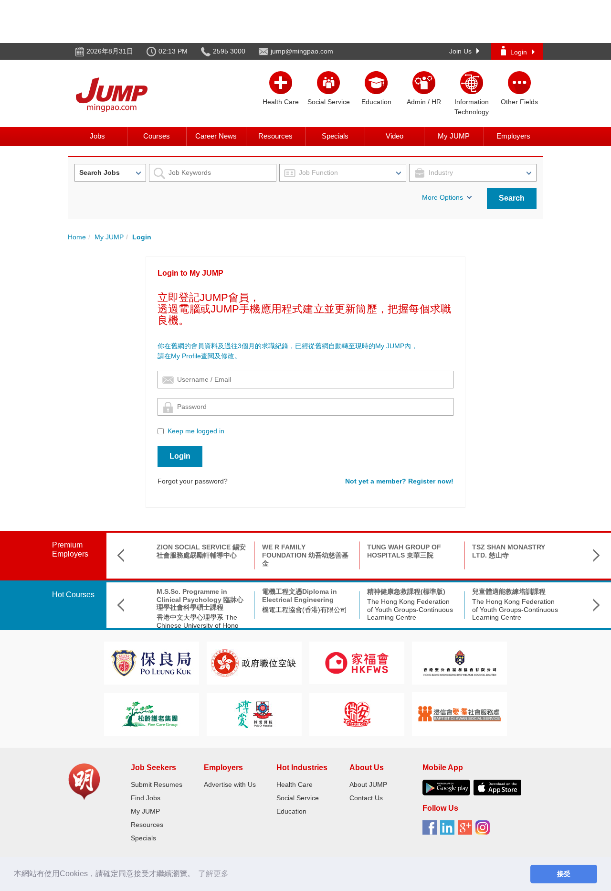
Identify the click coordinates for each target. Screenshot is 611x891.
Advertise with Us (230, 784)
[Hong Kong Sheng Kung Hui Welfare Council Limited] (460, 662)
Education (291, 811)
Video (394, 136)
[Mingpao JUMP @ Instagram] (484, 831)
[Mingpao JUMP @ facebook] (431, 831)
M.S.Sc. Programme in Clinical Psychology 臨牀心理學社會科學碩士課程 (200, 600)
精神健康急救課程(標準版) (406, 591)
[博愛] (254, 713)
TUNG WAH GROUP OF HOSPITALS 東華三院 (404, 551)
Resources (275, 136)
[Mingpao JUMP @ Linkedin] (449, 831)
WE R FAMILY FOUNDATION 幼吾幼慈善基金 (305, 555)
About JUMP (368, 784)
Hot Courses (73, 594)
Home (77, 237)
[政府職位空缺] (254, 662)
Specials (335, 136)
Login (518, 52)
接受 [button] (563, 874)
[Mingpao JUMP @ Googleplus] (466, 831)
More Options (442, 197)
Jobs (97, 136)
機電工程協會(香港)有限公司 (304, 609)
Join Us (460, 51)
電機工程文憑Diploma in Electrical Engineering (299, 595)
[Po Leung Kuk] (151, 662)
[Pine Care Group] (151, 713)
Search (512, 198)
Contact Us (366, 798)
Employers (513, 136)
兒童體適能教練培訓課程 (509, 591)
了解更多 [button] (213, 874)
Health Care (294, 784)
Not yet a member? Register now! (399, 481)
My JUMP (454, 136)
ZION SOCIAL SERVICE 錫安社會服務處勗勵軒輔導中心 (201, 551)
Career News (216, 136)
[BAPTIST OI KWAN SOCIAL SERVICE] (459, 713)
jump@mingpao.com (302, 51)
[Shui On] (357, 713)
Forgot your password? (193, 481)
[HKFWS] (356, 662)
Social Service (297, 798)
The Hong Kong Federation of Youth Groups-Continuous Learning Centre (410, 610)
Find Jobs (145, 798)
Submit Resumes (156, 784)
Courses (156, 136)
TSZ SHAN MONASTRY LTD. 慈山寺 (508, 551)
